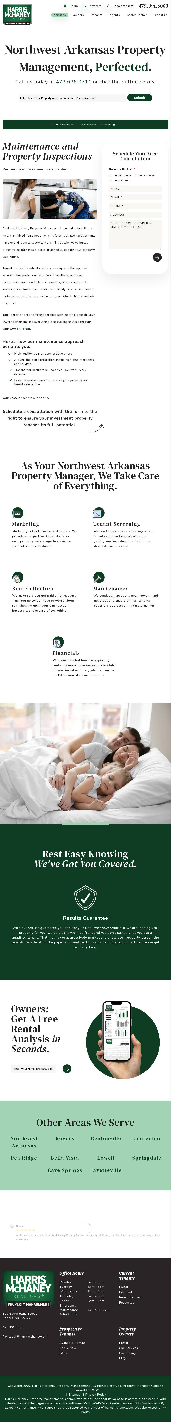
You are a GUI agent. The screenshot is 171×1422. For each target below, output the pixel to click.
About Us (161, 15)
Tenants (97, 15)
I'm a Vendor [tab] (122, 180)
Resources (126, 1303)
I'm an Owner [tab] (122, 175)
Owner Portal (20, 329)
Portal (123, 1287)
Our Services (128, 1348)
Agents (115, 15)
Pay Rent (95, 6)
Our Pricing (127, 1353)
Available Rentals (72, 1343)
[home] (17, 15)
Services (60, 15)
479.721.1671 (98, 1310)
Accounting (108, 124)
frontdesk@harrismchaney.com (25, 1337)
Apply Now (67, 1348)
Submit (139, 97)
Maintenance (88, 124)
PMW (95, 1390)
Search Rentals (137, 15)
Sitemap (75, 1395)
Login (74, 6)
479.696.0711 (73, 81)
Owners (78, 15)
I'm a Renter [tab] (147, 175)
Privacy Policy (95, 1395)
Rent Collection (65, 124)
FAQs (63, 1353)
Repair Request (123, 6)
